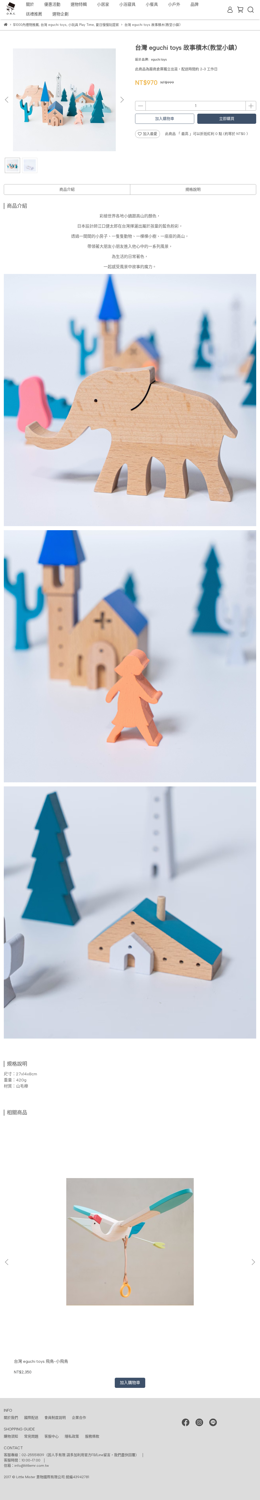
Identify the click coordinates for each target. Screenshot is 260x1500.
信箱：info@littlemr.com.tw (26, 1465)
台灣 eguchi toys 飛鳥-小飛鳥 (41, 1361)
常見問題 (31, 1436)
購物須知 (11, 1436)
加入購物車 (164, 118)
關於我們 (11, 1418)
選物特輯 (79, 4)
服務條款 (92, 1436)
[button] (122, 100)
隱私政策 (72, 1436)
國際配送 (31, 1418)
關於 (30, 4)
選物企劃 (60, 14)
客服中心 (51, 1436)
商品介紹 (67, 189)
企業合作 (79, 1418)
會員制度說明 (55, 1418)
